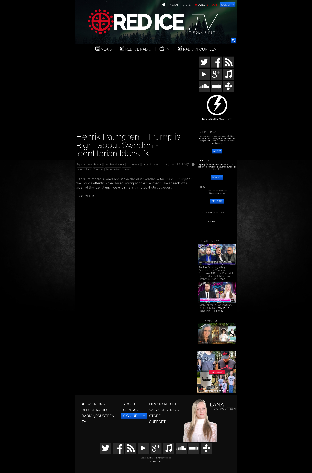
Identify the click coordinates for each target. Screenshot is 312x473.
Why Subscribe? (164, 410)
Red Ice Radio (137, 49)
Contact (131, 410)
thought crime (113, 169)
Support (157, 422)
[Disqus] (135, 229)
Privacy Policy (156, 461)
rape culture (84, 169)
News (106, 49)
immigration (133, 164)
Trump (126, 169)
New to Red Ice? (164, 404)
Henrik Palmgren (156, 458)
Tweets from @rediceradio (212, 212)
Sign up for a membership (210, 164)
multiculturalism (151, 164)
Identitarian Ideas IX (114, 164)
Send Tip (217, 201)
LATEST (207, 4)
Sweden (98, 169)
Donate (217, 177)
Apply (217, 151)
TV (166, 49)
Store (186, 4)
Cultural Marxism (92, 164)
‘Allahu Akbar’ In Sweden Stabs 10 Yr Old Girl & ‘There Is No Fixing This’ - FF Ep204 (216, 308)
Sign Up (226, 4)
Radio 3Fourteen (199, 49)
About (174, 4)
